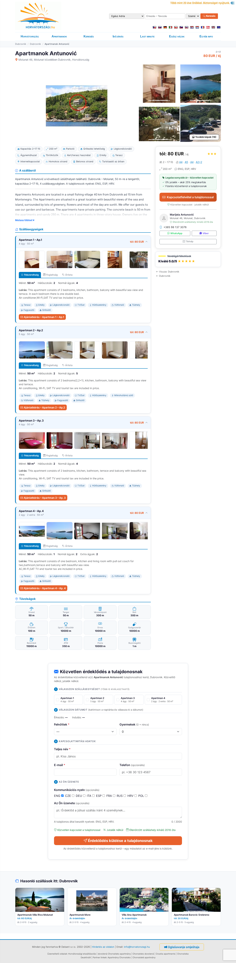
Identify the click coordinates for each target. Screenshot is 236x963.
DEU (79, 796)
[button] (188, 259)
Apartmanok (59, 36)
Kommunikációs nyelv (76, 790)
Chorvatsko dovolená (143, 953)
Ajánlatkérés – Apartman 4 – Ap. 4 (45, 588)
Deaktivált (86, 957)
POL (141, 796)
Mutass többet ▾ (24, 220)
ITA (89, 796)
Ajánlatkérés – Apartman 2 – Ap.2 (44, 407)
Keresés (210, 16)
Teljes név (62, 749)
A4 (181, 162)
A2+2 (199, 162)
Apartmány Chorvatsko (119, 957)
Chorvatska (183, 953)
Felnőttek (62, 724)
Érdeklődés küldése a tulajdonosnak (120, 840)
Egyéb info (206, 36)
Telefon (132, 765)
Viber (206, 233)
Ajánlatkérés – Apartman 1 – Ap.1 (44, 317)
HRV (130, 796)
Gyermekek (134, 724)
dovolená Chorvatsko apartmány (114, 953)
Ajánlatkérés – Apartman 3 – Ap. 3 (45, 497)
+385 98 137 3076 (175, 227)
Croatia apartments (165, 953)
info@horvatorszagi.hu (137, 946)
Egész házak (177, 36)
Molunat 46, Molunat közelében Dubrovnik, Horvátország (53, 59)
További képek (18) (205, 137)
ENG (57, 796)
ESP (99, 796)
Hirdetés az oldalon (103, 946)
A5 (186, 162)
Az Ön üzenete (71, 803)
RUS (120, 796)
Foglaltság (52, 274)
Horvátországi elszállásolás (82, 953)
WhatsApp (176, 233)
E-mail (59, 765)
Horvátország (30, 36)
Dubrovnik (20, 44)
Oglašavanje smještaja (183, 947)
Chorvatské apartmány (144, 957)
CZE (68, 796)
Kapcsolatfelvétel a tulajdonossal (190, 197)
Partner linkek (100, 957)
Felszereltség (31, 274)
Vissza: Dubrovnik (169, 271)
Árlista (68, 274)
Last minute (147, 36)
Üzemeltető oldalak (57, 953)
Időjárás (118, 36)
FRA (109, 796)
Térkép (189, 241)
